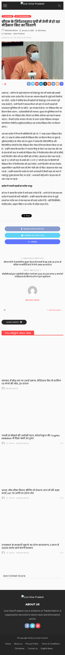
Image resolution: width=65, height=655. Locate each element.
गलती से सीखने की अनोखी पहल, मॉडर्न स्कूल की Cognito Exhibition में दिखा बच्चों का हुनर (31, 437)
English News (47, 648)
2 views (12, 443)
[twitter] (32, 625)
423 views (42, 30)
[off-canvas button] (5, 6)
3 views (12, 498)
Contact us (33, 648)
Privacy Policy (32, 643)
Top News (7, 16)
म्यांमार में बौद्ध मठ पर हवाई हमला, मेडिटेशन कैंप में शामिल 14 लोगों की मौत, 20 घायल (31, 382)
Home (8, 643)
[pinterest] (37, 625)
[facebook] (27, 625)
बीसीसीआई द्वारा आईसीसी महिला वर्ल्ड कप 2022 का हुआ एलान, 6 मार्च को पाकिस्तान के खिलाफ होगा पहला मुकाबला (32, 275)
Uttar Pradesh (23, 16)
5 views (12, 553)
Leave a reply (12, 322)
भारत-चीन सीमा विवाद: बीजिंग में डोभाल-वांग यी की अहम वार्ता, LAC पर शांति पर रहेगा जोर (30, 492)
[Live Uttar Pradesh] (32, 3)
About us (18, 643)
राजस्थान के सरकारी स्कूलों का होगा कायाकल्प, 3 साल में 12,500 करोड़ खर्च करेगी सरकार (30, 546)
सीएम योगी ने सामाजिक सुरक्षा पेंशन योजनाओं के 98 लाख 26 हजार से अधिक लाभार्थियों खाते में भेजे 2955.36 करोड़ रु (32, 263)
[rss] (5, 310)
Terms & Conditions (50, 643)
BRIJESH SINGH (11, 30)
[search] (59, 6)
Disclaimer (20, 648)
